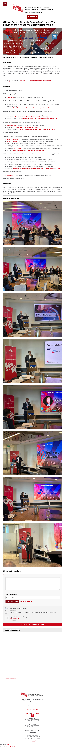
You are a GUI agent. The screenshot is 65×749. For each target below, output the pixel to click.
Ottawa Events (15, 618)
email (8, 744)
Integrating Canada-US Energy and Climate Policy (28, 150)
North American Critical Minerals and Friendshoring (31, 117)
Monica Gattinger (12, 139)
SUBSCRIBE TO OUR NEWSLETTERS (32, 624)
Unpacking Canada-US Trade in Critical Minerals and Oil (39, 118)
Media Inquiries (35, 713)
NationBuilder (12, 747)
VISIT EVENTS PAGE (10, 679)
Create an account (26, 601)
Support (27, 713)
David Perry (10, 97)
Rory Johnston (11, 125)
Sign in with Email (32, 709)
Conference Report (13, 82)
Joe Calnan (17, 148)
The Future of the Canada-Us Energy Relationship (35, 80)
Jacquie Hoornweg (12, 141)
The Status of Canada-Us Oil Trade (26, 127)
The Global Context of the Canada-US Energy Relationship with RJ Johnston (37, 108)
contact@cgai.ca (34, 740)
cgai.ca (33, 741)
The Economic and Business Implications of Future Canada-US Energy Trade (37, 168)
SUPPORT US (32, 17)
